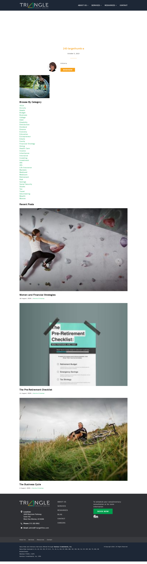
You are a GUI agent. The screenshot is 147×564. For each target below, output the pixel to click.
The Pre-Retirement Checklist (36, 389)
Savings (23, 182)
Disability (23, 122)
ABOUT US (62, 502)
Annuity (23, 108)
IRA (21, 163)
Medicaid (23, 172)
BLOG (60, 514)
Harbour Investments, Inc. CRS (30, 556)
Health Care (25, 148)
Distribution (25, 125)
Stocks (22, 187)
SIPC (33, 554)
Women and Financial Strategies (38, 294)
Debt (22, 120)
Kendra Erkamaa (38, 298)
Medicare (23, 175)
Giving (22, 146)
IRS (21, 165)
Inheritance (24, 153)
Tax (21, 189)
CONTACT (61, 519)
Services (96, 5)
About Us (82, 5)
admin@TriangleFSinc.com (39, 528)
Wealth (23, 196)
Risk (21, 179)
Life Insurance (26, 168)
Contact (124, 5)
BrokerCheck (24, 551)
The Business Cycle (30, 484)
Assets (22, 110)
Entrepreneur (25, 136)
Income (23, 151)
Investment (24, 160)
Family (22, 141)
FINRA (28, 554)
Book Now (67, 70)
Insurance (24, 156)
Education (24, 134)
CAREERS (61, 523)
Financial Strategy (27, 144)
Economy (23, 132)
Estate (22, 139)
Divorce (23, 129)
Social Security (26, 184)
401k (22, 106)
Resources (110, 5)
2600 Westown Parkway (33, 514)
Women (23, 198)
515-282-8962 (34, 523)
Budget (23, 113)
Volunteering (25, 194)
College (23, 117)
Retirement (24, 177)
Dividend (23, 127)
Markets (23, 170)
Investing (23, 158)
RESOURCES (63, 510)
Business (23, 115)
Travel (22, 191)
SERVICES (62, 506)
